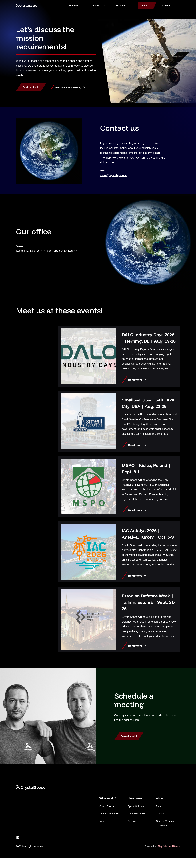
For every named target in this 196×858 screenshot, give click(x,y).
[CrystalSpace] (26, 5)
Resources (121, 5)
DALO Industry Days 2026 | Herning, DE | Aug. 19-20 (149, 338)
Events (159, 806)
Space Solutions (136, 806)
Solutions (74, 5)
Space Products (107, 806)
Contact (145, 5)
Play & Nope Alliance (169, 846)
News (102, 821)
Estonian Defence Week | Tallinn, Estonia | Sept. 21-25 (148, 602)
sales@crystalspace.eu (113, 175)
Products (97, 5)
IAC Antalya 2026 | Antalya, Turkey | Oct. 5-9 (148, 534)
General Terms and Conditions (166, 823)
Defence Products (109, 813)
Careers (166, 5)
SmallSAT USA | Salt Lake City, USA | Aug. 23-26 (148, 403)
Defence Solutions (137, 813)
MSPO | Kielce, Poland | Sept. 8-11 (146, 468)
